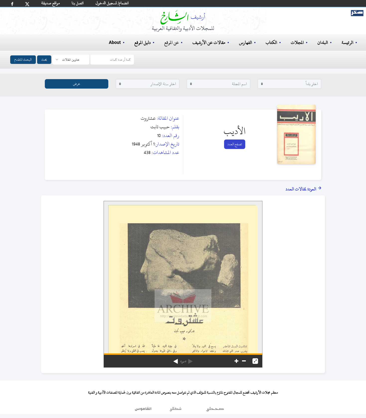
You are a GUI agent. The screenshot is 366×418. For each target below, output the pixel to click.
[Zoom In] (236, 361)
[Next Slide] (175, 359)
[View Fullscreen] (255, 361)
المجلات (297, 42)
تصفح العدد (234, 144)
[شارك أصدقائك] (12, 4)
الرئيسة (347, 42)
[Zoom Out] (244, 361)
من (183, 361)
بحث (44, 59)
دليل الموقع (142, 42)
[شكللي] (175, 410)
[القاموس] (143, 410)
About (115, 42)
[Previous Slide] (190, 359)
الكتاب (271, 42)
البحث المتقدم (23, 59)
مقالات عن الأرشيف (208, 42)
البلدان (322, 42)
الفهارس (245, 42)
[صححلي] (215, 410)
